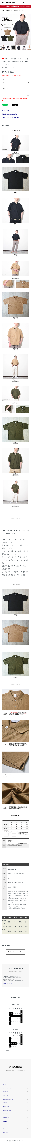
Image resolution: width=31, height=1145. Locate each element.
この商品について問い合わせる (10, 117)
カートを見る (5, 1128)
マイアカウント (6, 1117)
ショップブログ (6, 1106)
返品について (5, 111)
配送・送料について (7, 1088)
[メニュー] (28, 2)
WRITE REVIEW (14, 952)
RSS (4, 1113)
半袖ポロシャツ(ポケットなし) (18, 10)
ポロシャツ (8, 10)
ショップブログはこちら (7, 983)
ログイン (5, 1125)
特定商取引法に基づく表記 (9, 114)
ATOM (7, 1113)
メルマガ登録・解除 (7, 1110)
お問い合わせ (5, 1132)
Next (29, 29)
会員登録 (5, 1121)
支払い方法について (7, 1095)
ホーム (3, 10)
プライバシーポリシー (7, 1102)
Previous (2, 29)
